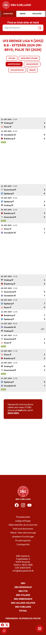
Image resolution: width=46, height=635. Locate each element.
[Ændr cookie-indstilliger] (4, 631)
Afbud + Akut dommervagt (23, 533)
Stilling (11, 58)
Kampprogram (14, 64)
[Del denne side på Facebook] (2, 625)
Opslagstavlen (17, 70)
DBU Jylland (23, 595)
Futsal (23, 611)
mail (20, 410)
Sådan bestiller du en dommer (23, 525)
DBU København (23, 599)
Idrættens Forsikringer (23, 537)
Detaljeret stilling (29, 58)
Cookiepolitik (23, 545)
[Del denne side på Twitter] (6, 625)
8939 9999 (13, 413)
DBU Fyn (23, 591)
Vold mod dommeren (23, 529)
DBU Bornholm (23, 587)
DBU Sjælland (23, 607)
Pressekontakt (23, 517)
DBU (23, 583)
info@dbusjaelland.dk (23, 571)
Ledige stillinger (23, 521)
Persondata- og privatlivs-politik (23, 619)
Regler (32, 70)
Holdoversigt (32, 64)
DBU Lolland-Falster (23, 603)
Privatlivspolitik (23, 541)
